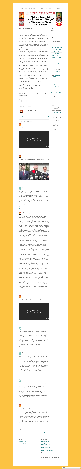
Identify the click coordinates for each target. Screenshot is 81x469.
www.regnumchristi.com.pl (46, 443)
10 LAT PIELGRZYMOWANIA (56, 49)
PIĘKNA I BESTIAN (54, 55)
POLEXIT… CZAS (54, 45)
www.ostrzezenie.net (45, 441)
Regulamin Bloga (52, 8)
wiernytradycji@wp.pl (23, 443)
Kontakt (59, 8)
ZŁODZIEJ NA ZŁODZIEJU (56, 51)
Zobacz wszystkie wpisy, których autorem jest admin (32, 112)
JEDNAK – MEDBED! (58, 78)
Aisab (52, 86)
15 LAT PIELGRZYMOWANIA (56, 47)
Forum (46, 8)
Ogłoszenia (41, 8)
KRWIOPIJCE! (53, 59)
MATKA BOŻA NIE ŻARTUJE (23, 117)
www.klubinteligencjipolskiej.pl (47, 450)
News (29, 8)
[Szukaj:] (55, 30)
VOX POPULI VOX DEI (46, 117)
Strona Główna (23, 8)
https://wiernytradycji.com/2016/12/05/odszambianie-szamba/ (56, 114)
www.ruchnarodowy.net (45, 447)
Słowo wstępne (34, 8)
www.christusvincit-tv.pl (45, 444)
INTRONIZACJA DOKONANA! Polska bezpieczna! (55, 63)
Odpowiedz (21, 183)
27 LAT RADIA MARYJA (55, 53)
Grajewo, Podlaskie (22, 441)
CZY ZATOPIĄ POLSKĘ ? (56, 57)
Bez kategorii (28, 106)
